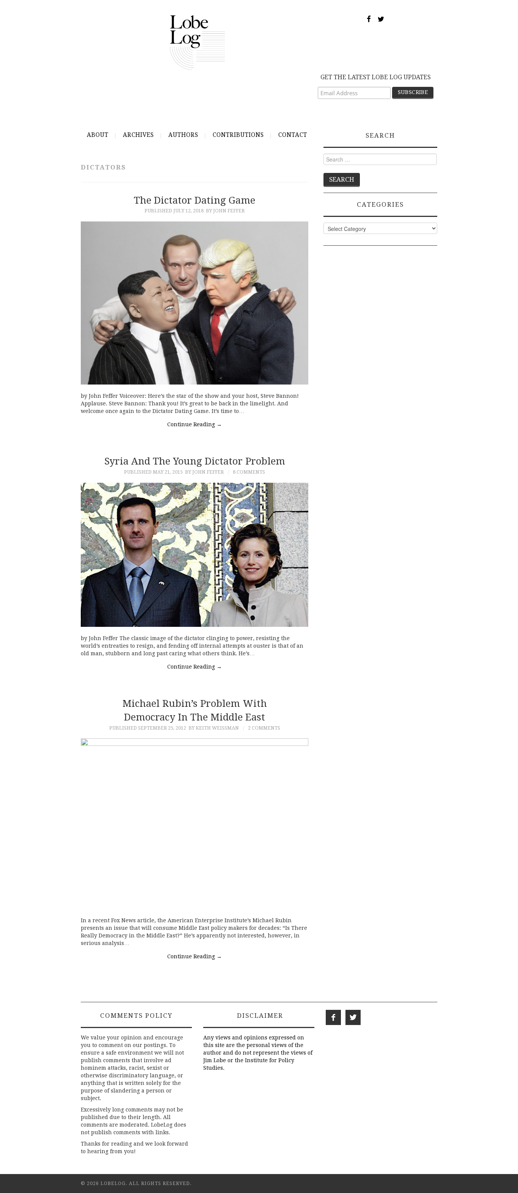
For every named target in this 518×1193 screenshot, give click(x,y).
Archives (138, 135)
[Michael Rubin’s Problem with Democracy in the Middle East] (194, 823)
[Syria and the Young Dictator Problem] (194, 555)
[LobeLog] (197, 42)
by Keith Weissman (213, 728)
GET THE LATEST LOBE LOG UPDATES (375, 77)
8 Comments (249, 472)
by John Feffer (225, 210)
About (97, 135)
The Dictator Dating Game (194, 200)
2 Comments (264, 728)
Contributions (238, 135)
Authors (183, 135)
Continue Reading (194, 424)
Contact (292, 135)
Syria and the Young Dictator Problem (194, 461)
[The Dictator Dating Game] (194, 303)
